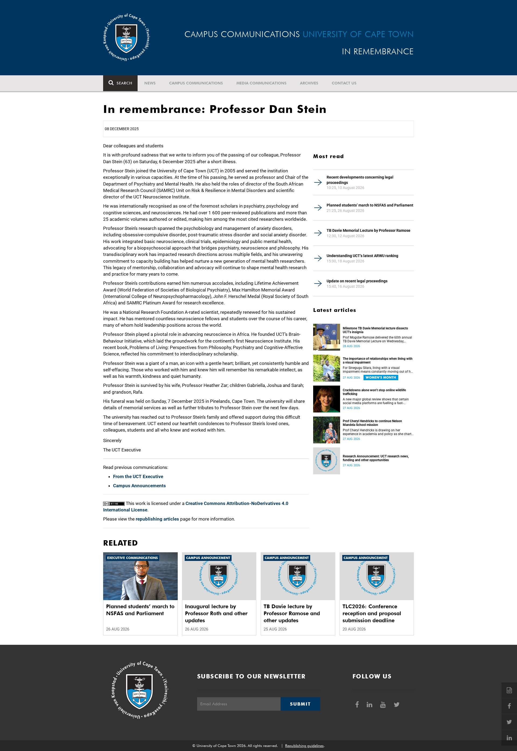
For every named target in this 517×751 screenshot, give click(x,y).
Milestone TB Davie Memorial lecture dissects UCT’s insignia (375, 330)
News (150, 83)
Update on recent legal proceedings (357, 281)
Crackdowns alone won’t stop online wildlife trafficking (374, 392)
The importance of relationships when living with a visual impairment (378, 360)
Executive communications (132, 558)
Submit (300, 704)
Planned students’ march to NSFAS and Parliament (370, 205)
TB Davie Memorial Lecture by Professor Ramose (368, 230)
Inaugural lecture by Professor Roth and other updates (216, 613)
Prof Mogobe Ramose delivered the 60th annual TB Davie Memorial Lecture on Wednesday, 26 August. (377, 339)
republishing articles (157, 519)
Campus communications (196, 83)
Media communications (261, 83)
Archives (309, 83)
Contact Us (344, 83)
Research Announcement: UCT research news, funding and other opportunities (376, 458)
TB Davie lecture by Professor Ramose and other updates (292, 613)
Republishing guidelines (304, 745)
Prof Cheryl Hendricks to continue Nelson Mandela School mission (372, 423)
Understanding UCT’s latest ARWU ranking (362, 256)
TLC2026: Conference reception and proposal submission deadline (372, 613)
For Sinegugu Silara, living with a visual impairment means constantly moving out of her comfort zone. (378, 369)
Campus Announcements (139, 485)
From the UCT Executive (138, 476)
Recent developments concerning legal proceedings (360, 180)
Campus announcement (208, 558)
